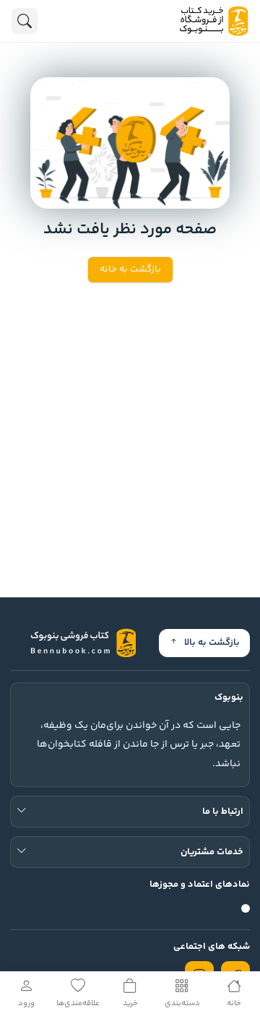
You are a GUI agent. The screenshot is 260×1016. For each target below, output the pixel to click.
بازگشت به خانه (130, 269)
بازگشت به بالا (212, 642)
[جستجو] (25, 21)
